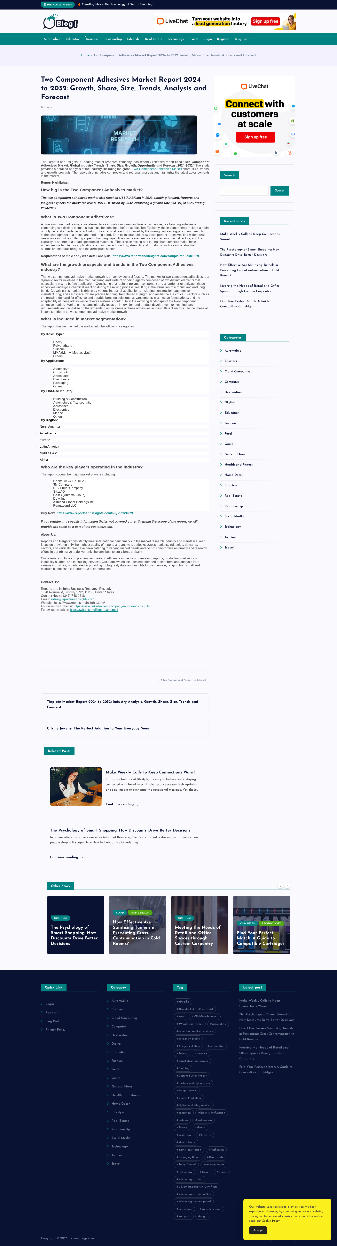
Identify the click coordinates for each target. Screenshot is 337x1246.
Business (92, 39)
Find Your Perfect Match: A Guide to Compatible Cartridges (199, 938)
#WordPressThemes (190, 1024)
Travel (193, 39)
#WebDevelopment (205, 1016)
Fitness (182, 1127)
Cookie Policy (271, 1221)
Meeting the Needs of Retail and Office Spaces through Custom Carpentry (264, 1053)
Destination (233, 392)
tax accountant (214, 1164)
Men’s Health (186, 1142)
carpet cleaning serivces (193, 1061)
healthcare (185, 1135)
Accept (258, 1230)
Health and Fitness (239, 464)
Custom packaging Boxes (194, 1083)
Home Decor (234, 475)
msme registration (189, 1149)
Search (229, 175)
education (184, 1112)
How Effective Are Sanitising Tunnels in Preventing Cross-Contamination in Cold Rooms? (249, 270)
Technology (176, 39)
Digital (230, 402)
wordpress (184, 1216)
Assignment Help (189, 1046)
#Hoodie (183, 1001)
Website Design (211, 1209)
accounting (219, 1024)
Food (228, 433)
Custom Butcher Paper (192, 1075)
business (202, 1053)
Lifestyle (133, 39)
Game (229, 444)
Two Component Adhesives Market (184, 680)
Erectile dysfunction (212, 1112)
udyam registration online (194, 1194)
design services (187, 1090)
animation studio (189, 1038)
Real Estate (154, 39)
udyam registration (190, 1179)
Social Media (234, 516)
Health (201, 1127)
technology (185, 1172)
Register (223, 39)
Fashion (230, 423)
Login (207, 39)
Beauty (182, 1053)
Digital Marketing (189, 1098)
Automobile (52, 39)
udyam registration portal (194, 1201)
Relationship (113, 39)
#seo (181, 1016)
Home (85, 55)
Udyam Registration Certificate (198, 1186)
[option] (75, 925)
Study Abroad (187, 1164)
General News (235, 454)
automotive (216, 1046)
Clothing (183, 1068)
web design (185, 1209)
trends (223, 1172)
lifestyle (206, 1135)
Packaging (217, 1149)
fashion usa (204, 1120)
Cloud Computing (237, 371)
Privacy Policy (55, 1029)
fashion (183, 1120)
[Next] (287, 886)
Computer (232, 382)
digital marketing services (194, 1105)
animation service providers (195, 1031)
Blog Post (242, 39)
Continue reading (120, 804)
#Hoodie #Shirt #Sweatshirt (195, 1009)
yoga (203, 1216)
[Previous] (280, 886)
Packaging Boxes (189, 1157)
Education (73, 39)
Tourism (230, 537)
